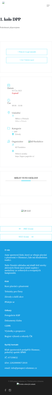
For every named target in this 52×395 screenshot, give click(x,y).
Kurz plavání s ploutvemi (17, 286)
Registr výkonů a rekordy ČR (18, 336)
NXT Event (24, 237)
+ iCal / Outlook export (26, 60)
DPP (15, 132)
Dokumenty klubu (13, 320)
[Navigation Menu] (48, 5)
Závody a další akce (14, 296)
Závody (18, 134)
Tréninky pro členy (14, 291)
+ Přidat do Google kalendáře (26, 52)
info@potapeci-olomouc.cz (24, 368)
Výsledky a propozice (15, 331)
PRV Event (28, 229)
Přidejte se (10, 302)
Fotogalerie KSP (12, 315)
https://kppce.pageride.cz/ (24, 156)
